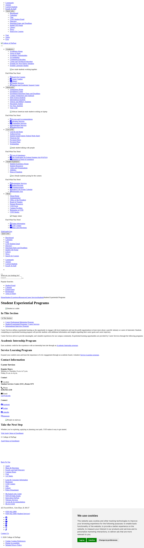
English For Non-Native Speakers (22, 63)
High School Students (17, 98)
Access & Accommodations (15, 502)
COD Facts (14, 206)
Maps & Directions (12, 468)
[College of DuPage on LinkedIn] (6, 523)
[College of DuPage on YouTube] (6, 521)
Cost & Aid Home (16, 132)
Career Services (32, 297)
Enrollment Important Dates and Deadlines (25, 94)
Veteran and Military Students (20, 102)
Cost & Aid (9, 129)
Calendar (8, 287)
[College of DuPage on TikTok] (6, 530)
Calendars (13, 15)
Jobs (7, 486)
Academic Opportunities (18, 55)
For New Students (16, 106)
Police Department (12, 490)
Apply (7, 466)
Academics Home (16, 51)
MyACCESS (10, 504)
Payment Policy (15, 140)
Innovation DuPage (12, 498)
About (8, 194)
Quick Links (10, 11)
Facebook (6, 405)
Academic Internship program (67, 345)
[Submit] (23, 278)
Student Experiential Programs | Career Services (22, 324)
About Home (14, 196)
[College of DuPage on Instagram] (6, 528)
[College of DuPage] (8, 43)
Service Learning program (89, 355)
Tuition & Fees (15, 134)
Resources (22, 297)
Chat (11, 17)
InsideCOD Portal (16, 25)
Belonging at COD (16, 210)
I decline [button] (91, 540)
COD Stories (15, 212)
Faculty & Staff (10, 9)
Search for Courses (16, 31)
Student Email (10, 285)
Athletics (13, 170)
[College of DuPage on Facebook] (6, 517)
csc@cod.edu (5, 396)
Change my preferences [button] (108, 540)
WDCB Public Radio (13, 496)
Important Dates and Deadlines (21, 23)
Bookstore (9, 482)
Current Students (11, 7)
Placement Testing (16, 104)
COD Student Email (17, 19)
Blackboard (14, 13)
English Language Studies (19, 66)
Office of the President (18, 200)
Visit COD (14, 108)
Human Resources (16, 204)
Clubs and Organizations (18, 168)
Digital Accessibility (12, 543)
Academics (10, 49)
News (12, 29)
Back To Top (5, 462)
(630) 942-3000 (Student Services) (17, 514)
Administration (15, 198)
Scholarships (14, 144)
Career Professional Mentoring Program (19, 322)
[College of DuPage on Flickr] (6, 526)
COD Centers (10, 484)
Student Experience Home (19, 164)
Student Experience (12, 162)
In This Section (7, 318)
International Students (17, 100)
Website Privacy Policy (13, 545)
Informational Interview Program (17, 326)
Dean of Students (16, 172)
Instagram (5, 416)
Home (3, 297)
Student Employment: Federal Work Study (25, 136)
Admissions (10, 87)
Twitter (5, 408)
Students (41, 297)
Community (9, 3)
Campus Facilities (16, 208)
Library (12, 27)
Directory (13, 21)
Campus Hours (10, 472)
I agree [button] (81, 540)
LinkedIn (5, 412)
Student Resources (16, 166)
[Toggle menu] (2, 45)
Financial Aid (14, 138)
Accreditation (14, 57)
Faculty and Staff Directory (15, 470)
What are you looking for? (10, 275)
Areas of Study (15, 53)
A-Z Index (9, 476)
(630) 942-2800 (11, 512)
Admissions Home (16, 89)
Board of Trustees (16, 202)
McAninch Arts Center (13, 494)
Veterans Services (11, 500)
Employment (10, 289)
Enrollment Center (16, 92)
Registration (9, 292)
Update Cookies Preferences (15, 541)
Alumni (8, 5)
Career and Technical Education (21, 61)
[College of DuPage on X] (6, 519)
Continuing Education (18, 59)
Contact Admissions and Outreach (22, 96)
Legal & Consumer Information (16, 480)
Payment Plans (15, 142)
